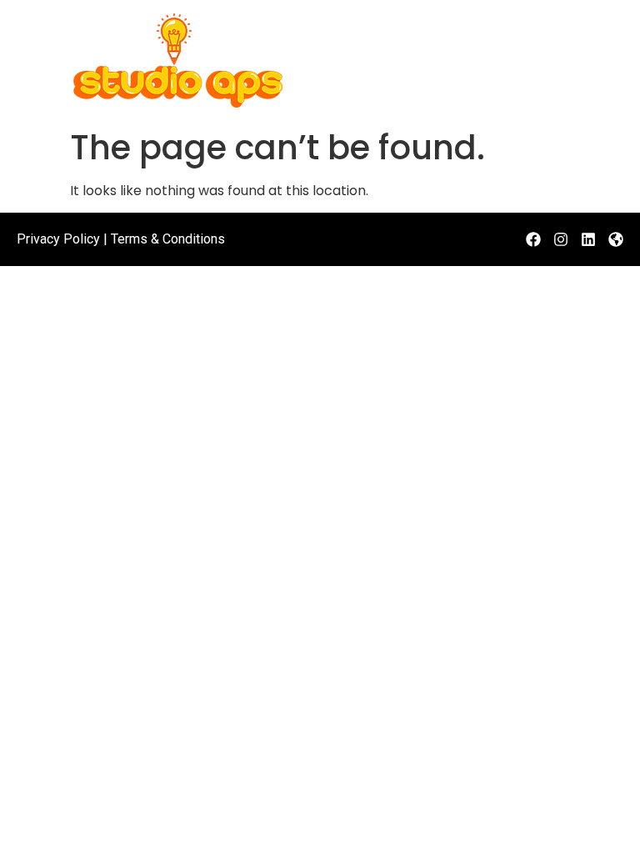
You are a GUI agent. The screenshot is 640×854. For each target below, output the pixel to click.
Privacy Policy (58, 239)
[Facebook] (533, 239)
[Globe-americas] (615, 239)
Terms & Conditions (168, 239)
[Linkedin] (588, 239)
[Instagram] (560, 239)
